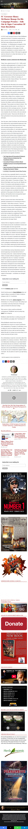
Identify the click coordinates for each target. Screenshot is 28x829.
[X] (11, 33)
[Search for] (26, 1)
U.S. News (7, 10)
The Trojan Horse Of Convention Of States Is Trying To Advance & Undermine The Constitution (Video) (14, 158)
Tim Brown (5, 29)
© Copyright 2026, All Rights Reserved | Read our (12, 821)
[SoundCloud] (20, 390)
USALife (22, 388)
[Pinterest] (14, 33)
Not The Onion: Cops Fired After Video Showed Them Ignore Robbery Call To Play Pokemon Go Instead (6, 452)
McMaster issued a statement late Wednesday (13, 59)
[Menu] (1, 1)
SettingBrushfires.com (21, 383)
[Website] (8, 390)
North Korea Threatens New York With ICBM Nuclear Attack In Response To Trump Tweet (21, 452)
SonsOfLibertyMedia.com (8, 382)
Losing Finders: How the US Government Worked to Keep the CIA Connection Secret (21, 436)
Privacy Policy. (22, 821)
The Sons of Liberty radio (16, 385)
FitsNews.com (9, 288)
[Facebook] (9, 33)
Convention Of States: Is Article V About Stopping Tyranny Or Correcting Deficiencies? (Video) (14, 163)
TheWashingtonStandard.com (8, 383)
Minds (17, 388)
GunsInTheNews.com (18, 382)
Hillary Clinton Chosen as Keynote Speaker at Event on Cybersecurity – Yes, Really (7, 443)
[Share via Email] (17, 33)
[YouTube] (14, 390)
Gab (14, 388)
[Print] (19, 33)
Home (3, 10)
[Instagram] (18, 390)
